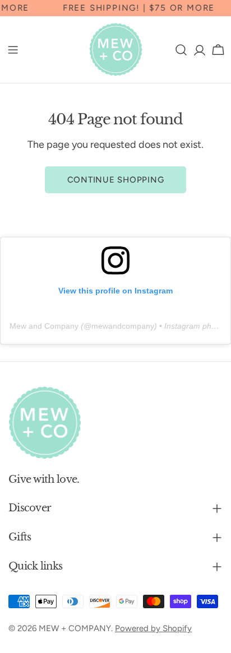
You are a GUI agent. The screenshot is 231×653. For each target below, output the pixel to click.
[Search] (181, 50)
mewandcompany (122, 325)
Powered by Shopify (153, 628)
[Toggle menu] (13, 50)
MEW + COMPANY (75, 628)
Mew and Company (44, 325)
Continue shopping (115, 180)
